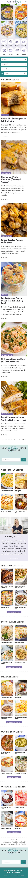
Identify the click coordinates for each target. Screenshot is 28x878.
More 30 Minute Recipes (13, 667)
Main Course (6, 173)
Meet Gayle (20, 870)
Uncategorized (6, 236)
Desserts (4, 294)
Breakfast (5, 115)
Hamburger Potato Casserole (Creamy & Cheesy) (11, 179)
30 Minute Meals (7, 355)
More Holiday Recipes (14, 612)
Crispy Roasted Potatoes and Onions (12, 241)
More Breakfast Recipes (13, 722)
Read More (5, 136)
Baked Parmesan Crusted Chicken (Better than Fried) (13, 418)
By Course (4, 59)
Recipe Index (12, 870)
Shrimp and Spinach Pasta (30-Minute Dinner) (13, 360)
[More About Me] (14, 525)
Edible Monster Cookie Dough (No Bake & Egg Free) (12, 301)
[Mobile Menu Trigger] (2, 2)
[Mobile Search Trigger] (26, 2)
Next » (23, 439)
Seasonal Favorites (6, 69)
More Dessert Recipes (13, 832)
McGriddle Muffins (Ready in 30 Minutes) (13, 120)
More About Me (13, 558)
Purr (22, 875)
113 (19, 439)
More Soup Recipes (13, 777)
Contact (8, 872)
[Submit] (25, 73)
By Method (4, 64)
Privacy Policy (16, 872)
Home (5, 870)
